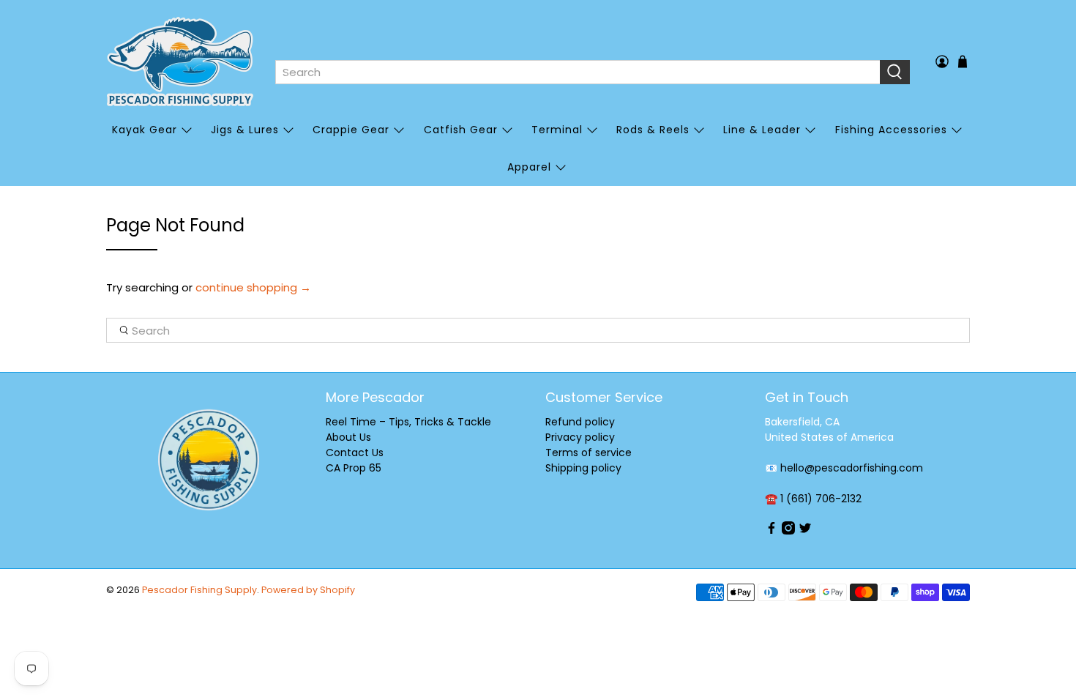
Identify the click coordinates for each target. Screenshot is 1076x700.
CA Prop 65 (353, 468)
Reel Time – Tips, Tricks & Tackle (408, 421)
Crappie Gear (351, 129)
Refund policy (580, 421)
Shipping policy (583, 468)
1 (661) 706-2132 (821, 498)
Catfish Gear (461, 129)
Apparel (529, 167)
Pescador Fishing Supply (199, 590)
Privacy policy (580, 437)
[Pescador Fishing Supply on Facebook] (771, 531)
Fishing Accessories (891, 129)
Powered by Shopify (308, 590)
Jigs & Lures (245, 129)
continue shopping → (253, 287)
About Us (348, 437)
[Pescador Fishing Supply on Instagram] (788, 531)
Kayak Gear (144, 129)
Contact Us (355, 452)
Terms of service (588, 452)
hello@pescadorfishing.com (851, 468)
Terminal (557, 129)
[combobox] (577, 72)
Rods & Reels (653, 129)
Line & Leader (762, 129)
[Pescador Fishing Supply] (180, 61)
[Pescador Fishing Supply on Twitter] (805, 531)
